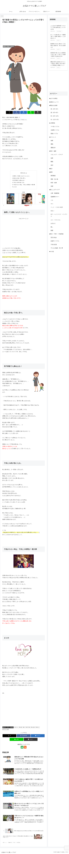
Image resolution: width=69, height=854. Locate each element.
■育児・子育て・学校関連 (8, 727)
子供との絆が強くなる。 (19, 182)
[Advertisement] (23, 33)
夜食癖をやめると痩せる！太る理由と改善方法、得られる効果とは (58, 45)
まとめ (15, 186)
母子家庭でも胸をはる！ (19, 180)
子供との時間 (6, 729)
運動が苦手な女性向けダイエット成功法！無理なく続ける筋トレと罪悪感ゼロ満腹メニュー (58, 63)
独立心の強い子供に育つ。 (19, 178)
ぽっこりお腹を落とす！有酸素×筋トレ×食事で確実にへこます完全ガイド (58, 36)
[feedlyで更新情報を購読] (22, 747)
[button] (37, 112)
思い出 (17, 727)
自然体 (33, 727)
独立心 (38, 727)
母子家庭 (28, 727)
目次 (21, 173)
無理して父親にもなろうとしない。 (22, 176)
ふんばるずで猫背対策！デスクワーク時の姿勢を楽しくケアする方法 (58, 27)
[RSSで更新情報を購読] (25, 747)
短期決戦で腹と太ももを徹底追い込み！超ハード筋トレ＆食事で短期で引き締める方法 (58, 54)
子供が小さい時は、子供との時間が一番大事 (24, 184)
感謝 (21, 727)
